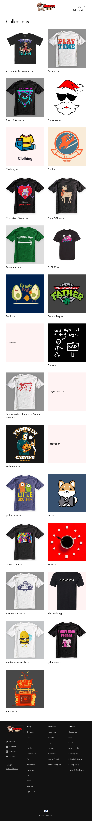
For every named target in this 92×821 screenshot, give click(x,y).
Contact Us (73, 732)
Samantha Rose (14, 613)
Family (9, 316)
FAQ (70, 737)
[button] (7, 6)
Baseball (52, 71)
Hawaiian (55, 443)
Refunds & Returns (75, 759)
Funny (51, 365)
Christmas (53, 120)
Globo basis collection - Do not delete (23, 416)
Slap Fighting (55, 613)
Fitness (12, 342)
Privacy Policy (74, 764)
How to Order (74, 748)
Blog (49, 743)
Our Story (51, 748)
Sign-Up (51, 737)
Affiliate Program (54, 764)
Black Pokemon (14, 120)
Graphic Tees (49, 815)
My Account (52, 732)
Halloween (11, 466)
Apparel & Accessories (18, 71)
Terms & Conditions (76, 770)
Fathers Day (54, 316)
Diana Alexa (12, 267)
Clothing (10, 169)
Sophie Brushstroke (16, 662)
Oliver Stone (13, 564)
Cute (28, 743)
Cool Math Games (16, 218)
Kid (49, 515)
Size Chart (73, 743)
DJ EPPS (52, 267)
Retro (51, 564)
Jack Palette (12, 515)
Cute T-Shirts (55, 218)
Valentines (53, 662)
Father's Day (31, 754)
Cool (50, 169)
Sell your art (78, 10)
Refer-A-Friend (53, 759)
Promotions (52, 754)
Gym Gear (55, 391)
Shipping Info (74, 754)
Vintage (10, 711)
